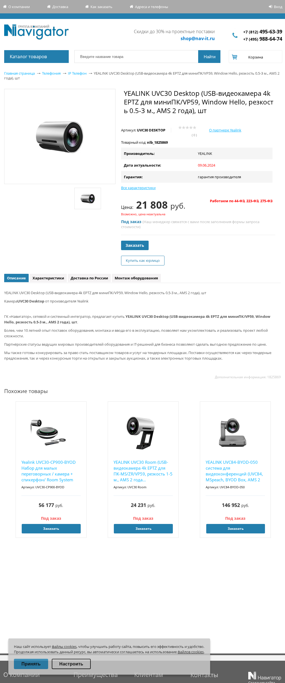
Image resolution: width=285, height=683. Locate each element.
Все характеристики (138, 187)
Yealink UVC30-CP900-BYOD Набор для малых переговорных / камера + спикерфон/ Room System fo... (48, 471)
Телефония (51, 73)
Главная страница (19, 73)
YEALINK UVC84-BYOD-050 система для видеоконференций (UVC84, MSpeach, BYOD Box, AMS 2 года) (234, 471)
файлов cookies (191, 651)
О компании (19, 6)
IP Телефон (77, 73)
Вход (278, 6)
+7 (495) (262, 39)
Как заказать (101, 6)
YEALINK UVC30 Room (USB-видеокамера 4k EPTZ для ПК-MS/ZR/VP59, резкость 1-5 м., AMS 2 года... (143, 470)
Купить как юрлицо (143, 260)
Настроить (71, 664)
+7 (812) (262, 32)
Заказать (135, 245)
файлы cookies (64, 646)
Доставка (60, 6)
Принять (31, 664)
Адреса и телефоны (151, 6)
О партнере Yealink (225, 130)
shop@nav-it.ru (198, 38)
